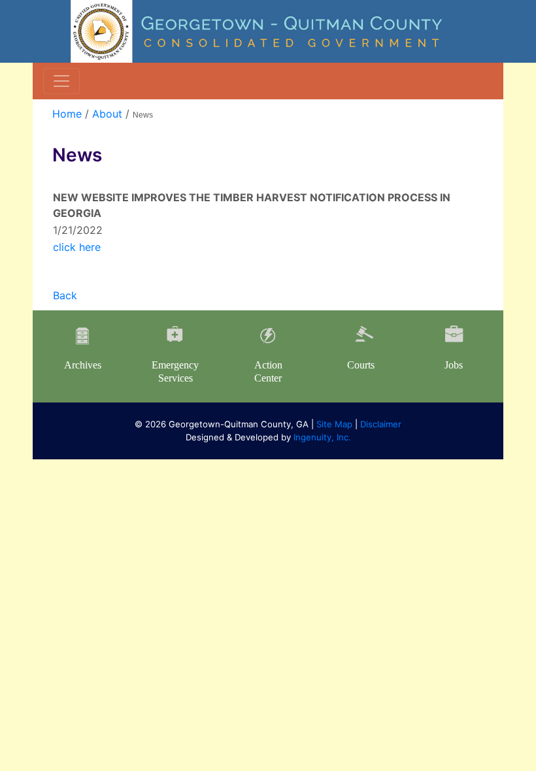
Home (67, 113)
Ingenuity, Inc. (322, 437)
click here (77, 247)
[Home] (268, 30)
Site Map (334, 424)
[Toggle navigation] (61, 81)
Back (65, 295)
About (107, 113)
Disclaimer (380, 424)
